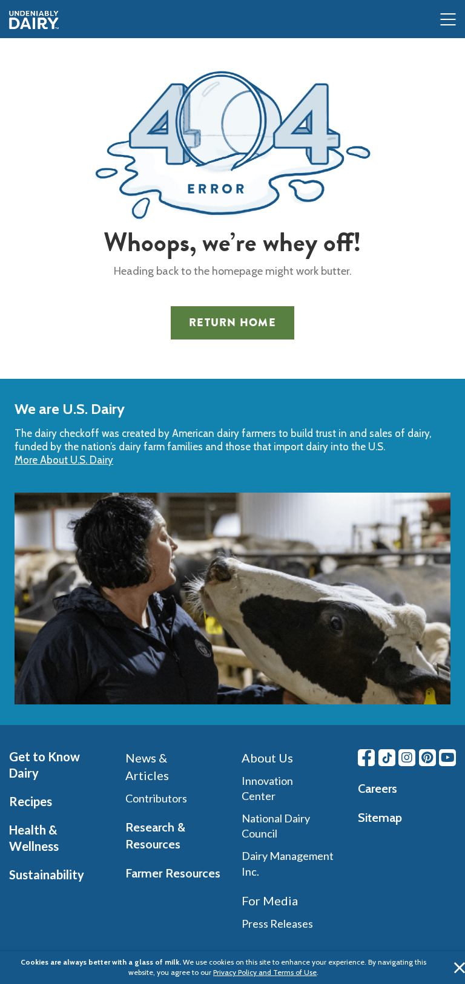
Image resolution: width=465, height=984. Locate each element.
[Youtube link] (447, 757)
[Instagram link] (406, 757)
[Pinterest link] (427, 757)
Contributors (156, 798)
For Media (270, 900)
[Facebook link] (366, 757)
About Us (267, 757)
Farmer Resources (172, 873)
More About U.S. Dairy (64, 460)
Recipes (30, 801)
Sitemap (380, 817)
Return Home (232, 322)
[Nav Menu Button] (448, 20)
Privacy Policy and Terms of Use (265, 972)
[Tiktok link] (386, 757)
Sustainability (46, 874)
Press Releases (277, 923)
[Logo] (34, 20)
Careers (377, 788)
